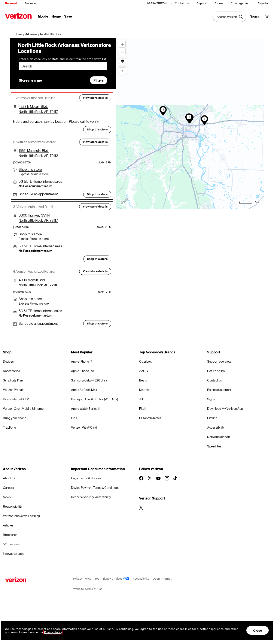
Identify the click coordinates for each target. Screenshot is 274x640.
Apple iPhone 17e (82, 371)
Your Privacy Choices (109, 578)
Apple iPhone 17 (81, 361)
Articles (8, 525)
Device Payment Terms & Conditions (95, 487)
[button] (50, 34)
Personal (11, 3)
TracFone (9, 427)
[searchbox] (63, 66)
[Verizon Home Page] (18, 16)
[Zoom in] (122, 44)
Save (68, 16)
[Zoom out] (122, 51)
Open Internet (162, 578)
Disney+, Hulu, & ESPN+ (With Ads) (94, 399)
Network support (218, 437)
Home (56, 16)
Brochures (10, 535)
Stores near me (30, 80)
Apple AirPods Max (84, 390)
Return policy (216, 371)
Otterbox (145, 361)
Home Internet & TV (16, 399)
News (7, 497)
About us (9, 478)
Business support (219, 390)
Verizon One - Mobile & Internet (24, 408)
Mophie (144, 390)
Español (263, 3)
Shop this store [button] (97, 129)
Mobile (43, 16)
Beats (143, 380)
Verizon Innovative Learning (21, 516)
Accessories (11, 371)
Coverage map (240, 3)
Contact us (182, 3)
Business (30, 3)
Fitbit (142, 408)
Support (202, 3)
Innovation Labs (13, 553)
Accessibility (216, 427)
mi (122, 70)
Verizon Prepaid (14, 390)
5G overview (11, 544)
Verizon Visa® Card (84, 427)
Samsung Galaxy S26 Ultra (89, 380)
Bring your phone (14, 418)
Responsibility (12, 506)
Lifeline (212, 418)
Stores (219, 3)
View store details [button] (95, 97)
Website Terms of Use (88, 589)
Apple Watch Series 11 (85, 408)
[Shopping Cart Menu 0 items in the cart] (266, 16)
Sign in (211, 399)
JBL (142, 399)
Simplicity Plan (13, 380)
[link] (20, 34)
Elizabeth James (150, 418)
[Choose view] (122, 61)
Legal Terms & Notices (86, 478)
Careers (8, 487)
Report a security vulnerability (91, 497)
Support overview (219, 361)
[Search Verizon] (229, 17)
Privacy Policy (82, 578)
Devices (8, 361)
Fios (74, 418)
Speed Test (214, 446)
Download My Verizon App (225, 408)
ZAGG (143, 371)
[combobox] (63, 66)
